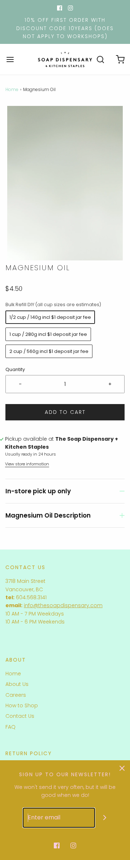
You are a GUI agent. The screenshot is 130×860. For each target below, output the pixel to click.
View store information (27, 464)
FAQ (10, 727)
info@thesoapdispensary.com (63, 605)
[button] (65, 183)
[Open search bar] (100, 59)
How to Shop (21, 705)
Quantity (15, 369)
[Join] (105, 818)
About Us (17, 684)
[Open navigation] (10, 59)
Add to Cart (65, 412)
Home (11, 89)
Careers (15, 695)
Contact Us (19, 716)
